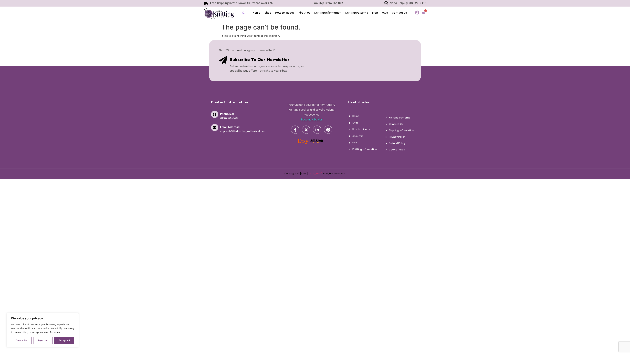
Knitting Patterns (356, 12)
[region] (43, 330)
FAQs (385, 12)
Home (256, 12)
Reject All (43, 340)
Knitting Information (327, 12)
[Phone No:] (214, 114)
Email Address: (230, 127)
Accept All (64, 340)
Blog (375, 12)
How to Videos (284, 12)
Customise (21, 340)
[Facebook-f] (295, 130)
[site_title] (315, 173)
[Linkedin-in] (317, 130)
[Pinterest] (328, 130)
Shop (267, 12)
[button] (244, 13)
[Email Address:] (214, 127)
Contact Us (399, 12)
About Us (304, 12)
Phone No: (227, 114)
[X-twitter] (306, 130)
